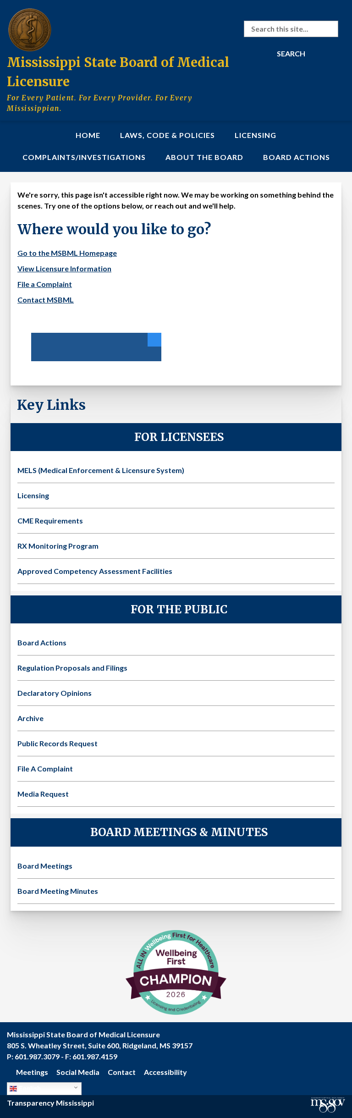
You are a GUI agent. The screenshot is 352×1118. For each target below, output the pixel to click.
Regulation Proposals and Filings (72, 667)
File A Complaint (45, 768)
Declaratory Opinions (54, 692)
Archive (30, 718)
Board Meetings (44, 865)
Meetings (32, 1072)
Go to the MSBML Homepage (67, 252)
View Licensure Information (64, 268)
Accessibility (165, 1072)
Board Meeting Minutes (57, 891)
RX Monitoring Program (58, 545)
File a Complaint (44, 284)
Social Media (77, 1072)
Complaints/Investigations (84, 157)
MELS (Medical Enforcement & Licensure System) (100, 470)
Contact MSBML (45, 299)
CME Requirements (50, 520)
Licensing (255, 135)
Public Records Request (57, 743)
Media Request (43, 793)
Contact (122, 1072)
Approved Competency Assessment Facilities (94, 571)
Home (88, 135)
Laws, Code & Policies (167, 135)
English (29, 1088)
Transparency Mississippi (50, 1102)
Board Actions (296, 157)
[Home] (30, 28)
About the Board (204, 157)
